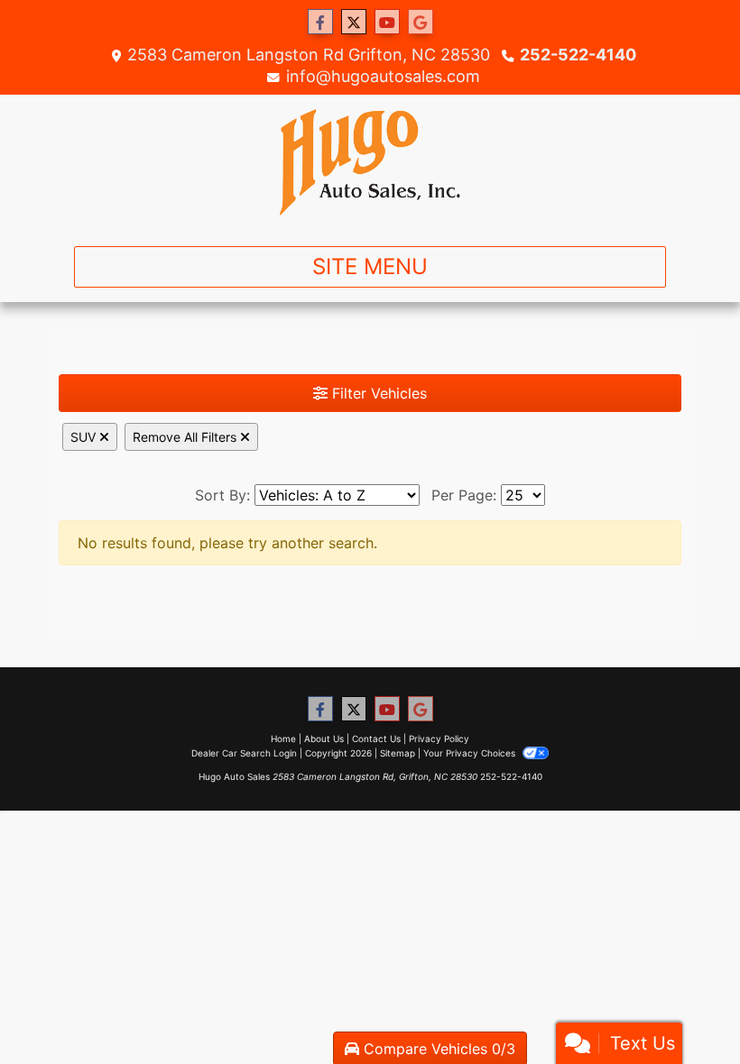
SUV (84, 437)
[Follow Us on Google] (420, 22)
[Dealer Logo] (370, 163)
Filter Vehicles (377, 393)
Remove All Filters (186, 437)
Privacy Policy (439, 738)
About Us (324, 738)
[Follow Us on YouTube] (387, 22)
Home (283, 738)
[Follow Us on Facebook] (320, 22)
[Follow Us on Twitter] (353, 22)
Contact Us (376, 738)
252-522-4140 (578, 54)
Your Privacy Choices (470, 753)
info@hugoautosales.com (383, 76)
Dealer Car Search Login (244, 753)
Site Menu (370, 266)
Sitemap (397, 753)
